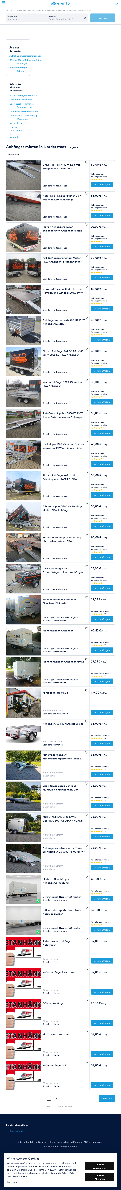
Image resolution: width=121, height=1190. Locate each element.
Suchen (103, 18)
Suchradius (13, 154)
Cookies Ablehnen (100, 1177)
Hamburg (29, 103)
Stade (20, 123)
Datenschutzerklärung (68, 1142)
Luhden (13, 115)
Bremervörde (30, 95)
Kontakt (30, 1142)
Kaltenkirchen (31, 111)
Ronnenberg (30, 115)
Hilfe (50, 1142)
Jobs (20, 1142)
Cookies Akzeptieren (99, 1166)
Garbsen (28, 99)
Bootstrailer (30, 55)
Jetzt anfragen (102, 184)
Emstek (13, 99)
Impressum (97, 1142)
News (41, 1142)
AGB (86, 1142)
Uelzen (27, 123)
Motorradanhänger (33, 60)
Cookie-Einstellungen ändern (61, 1146)
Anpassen (12, 1182)
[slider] (97, 179)
